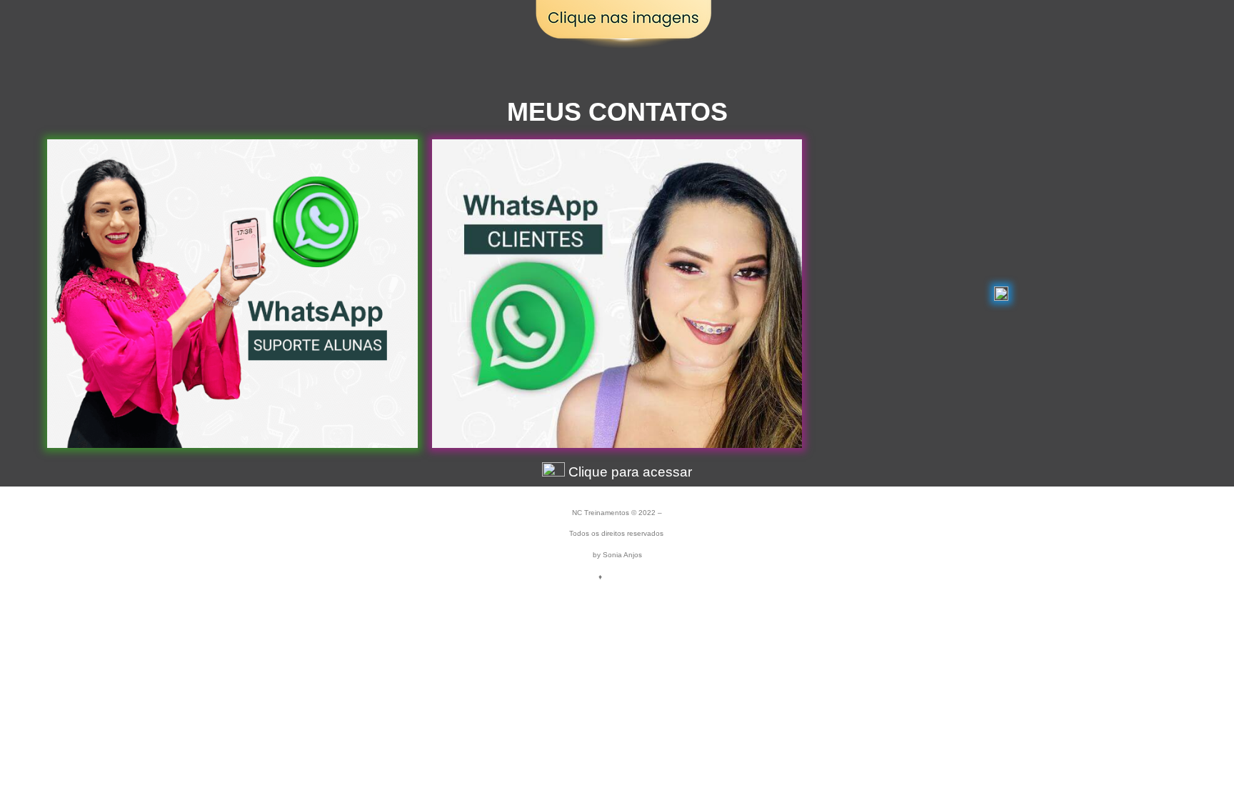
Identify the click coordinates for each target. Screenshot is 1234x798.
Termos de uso (567, 577)
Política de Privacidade (650, 577)
